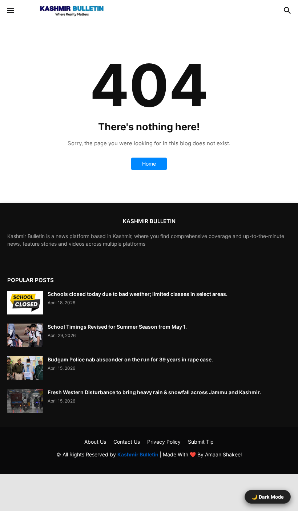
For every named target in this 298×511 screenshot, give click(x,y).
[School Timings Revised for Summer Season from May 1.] (25, 335)
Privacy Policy (164, 442)
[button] (10, 11)
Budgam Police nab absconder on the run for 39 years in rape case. (130, 359)
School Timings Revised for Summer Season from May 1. (117, 327)
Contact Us (126, 442)
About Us (95, 442)
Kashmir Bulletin (138, 454)
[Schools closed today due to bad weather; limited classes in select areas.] (25, 302)
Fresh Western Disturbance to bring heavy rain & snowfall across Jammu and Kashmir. (154, 392)
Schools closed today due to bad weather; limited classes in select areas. (137, 294)
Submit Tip (201, 442)
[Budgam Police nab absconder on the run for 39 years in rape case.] (25, 368)
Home (149, 164)
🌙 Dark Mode (267, 497)
